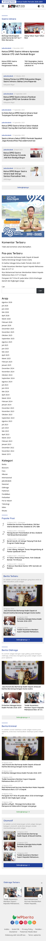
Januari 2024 (6, 405)
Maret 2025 (6, 358)
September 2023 (8, 418)
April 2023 (5, 434)
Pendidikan (6, 494)
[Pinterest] (21, 923)
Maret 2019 (6, 454)
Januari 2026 (6, 325)
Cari (3, 287)
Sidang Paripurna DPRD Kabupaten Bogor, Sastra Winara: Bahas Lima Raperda (23, 80)
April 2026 (5, 315)
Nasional (5, 484)
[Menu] (3, 6)
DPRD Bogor (7, 179)
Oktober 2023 (7, 414)
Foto (3, 471)
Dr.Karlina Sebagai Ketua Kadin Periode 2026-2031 (21, 263)
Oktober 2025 (7, 335)
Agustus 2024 (7, 381)
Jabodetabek (6, 48)
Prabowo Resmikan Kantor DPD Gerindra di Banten (24, 567)
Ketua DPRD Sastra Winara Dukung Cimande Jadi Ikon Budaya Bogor (15, 155)
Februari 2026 (7, 322)
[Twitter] (17, 923)
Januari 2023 (6, 444)
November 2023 (8, 411)
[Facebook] (12, 923)
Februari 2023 (7, 441)
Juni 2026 (5, 309)
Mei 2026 (5, 312)
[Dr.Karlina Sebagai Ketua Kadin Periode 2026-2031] (9, 620)
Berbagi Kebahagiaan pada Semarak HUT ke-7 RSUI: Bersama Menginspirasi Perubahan (12, 38)
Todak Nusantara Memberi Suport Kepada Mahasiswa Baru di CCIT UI (27, 631)
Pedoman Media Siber (28, 932)
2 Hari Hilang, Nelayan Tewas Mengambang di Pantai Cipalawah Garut (25, 550)
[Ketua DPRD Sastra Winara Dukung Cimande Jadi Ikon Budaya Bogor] (36, 154)
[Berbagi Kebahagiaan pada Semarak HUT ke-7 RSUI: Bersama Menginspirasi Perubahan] (12, 28)
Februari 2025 (7, 362)
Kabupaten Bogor (9, 85)
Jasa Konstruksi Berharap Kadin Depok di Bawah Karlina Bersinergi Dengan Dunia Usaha (22, 612)
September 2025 (8, 338)
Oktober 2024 (7, 375)
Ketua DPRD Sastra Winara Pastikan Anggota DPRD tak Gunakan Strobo (20, 98)
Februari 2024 (7, 401)
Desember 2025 (8, 329)
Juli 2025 (5, 345)
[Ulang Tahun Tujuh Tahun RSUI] (34, 28)
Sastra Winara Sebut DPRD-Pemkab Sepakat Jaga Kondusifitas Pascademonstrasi (22, 139)
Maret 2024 (6, 398)
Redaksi (38, 929)
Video (4, 507)
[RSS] (34, 923)
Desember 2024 (8, 368)
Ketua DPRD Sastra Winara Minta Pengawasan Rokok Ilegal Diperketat (9, 63)
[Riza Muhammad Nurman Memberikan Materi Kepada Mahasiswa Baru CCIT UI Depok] (33, 892)
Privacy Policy (27, 929)
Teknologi (5, 504)
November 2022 (8, 451)
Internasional (7, 477)
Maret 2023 (6, 438)
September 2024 (8, 378)
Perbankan (6, 497)
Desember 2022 (8, 447)
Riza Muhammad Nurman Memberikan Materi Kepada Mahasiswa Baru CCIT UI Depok (23, 788)
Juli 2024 (5, 385)
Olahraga (5, 487)
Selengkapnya (23, 187)
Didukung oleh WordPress (15, 935)
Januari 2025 (6, 365)
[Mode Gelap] (39, 6)
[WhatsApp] (30, 923)
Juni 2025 (5, 348)
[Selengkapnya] (41, 883)
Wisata (4, 511)
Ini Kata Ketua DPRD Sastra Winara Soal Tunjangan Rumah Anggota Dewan (19, 114)
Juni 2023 (5, 428)
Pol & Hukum (7, 501)
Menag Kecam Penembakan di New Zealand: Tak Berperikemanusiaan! (24, 534)
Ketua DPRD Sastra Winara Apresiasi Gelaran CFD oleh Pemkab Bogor (20, 53)
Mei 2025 (5, 352)
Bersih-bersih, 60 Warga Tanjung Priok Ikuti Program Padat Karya (24, 542)
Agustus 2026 (7, 302)
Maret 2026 (6, 319)
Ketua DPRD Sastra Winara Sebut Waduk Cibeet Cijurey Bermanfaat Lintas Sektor (20, 127)
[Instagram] (25, 923)
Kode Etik (15, 929)
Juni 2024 (5, 388)
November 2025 (8, 332)
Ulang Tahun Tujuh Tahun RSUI (34, 37)
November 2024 (8, 371)
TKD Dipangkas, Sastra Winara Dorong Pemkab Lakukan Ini (34, 63)
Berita (4, 464)
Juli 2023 (5, 424)
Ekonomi (5, 468)
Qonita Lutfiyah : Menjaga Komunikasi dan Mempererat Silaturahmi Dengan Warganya (19, 805)
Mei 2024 (5, 391)
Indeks (6, 929)
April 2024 (5, 395)
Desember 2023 (8, 408)
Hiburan (5, 474)
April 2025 (5, 355)
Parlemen (5, 491)
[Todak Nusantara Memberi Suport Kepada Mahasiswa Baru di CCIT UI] (9, 631)
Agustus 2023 (7, 421)
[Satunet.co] (16, 6)
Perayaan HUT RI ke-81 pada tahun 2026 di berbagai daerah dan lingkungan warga (22, 797)
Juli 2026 (5, 306)
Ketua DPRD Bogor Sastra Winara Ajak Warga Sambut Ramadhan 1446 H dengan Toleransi (15, 175)
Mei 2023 (5, 431)
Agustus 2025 (7, 342)
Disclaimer (13, 932)
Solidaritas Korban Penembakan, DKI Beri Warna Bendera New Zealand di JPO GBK (23, 525)
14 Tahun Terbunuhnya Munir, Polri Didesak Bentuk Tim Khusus (23, 559)
